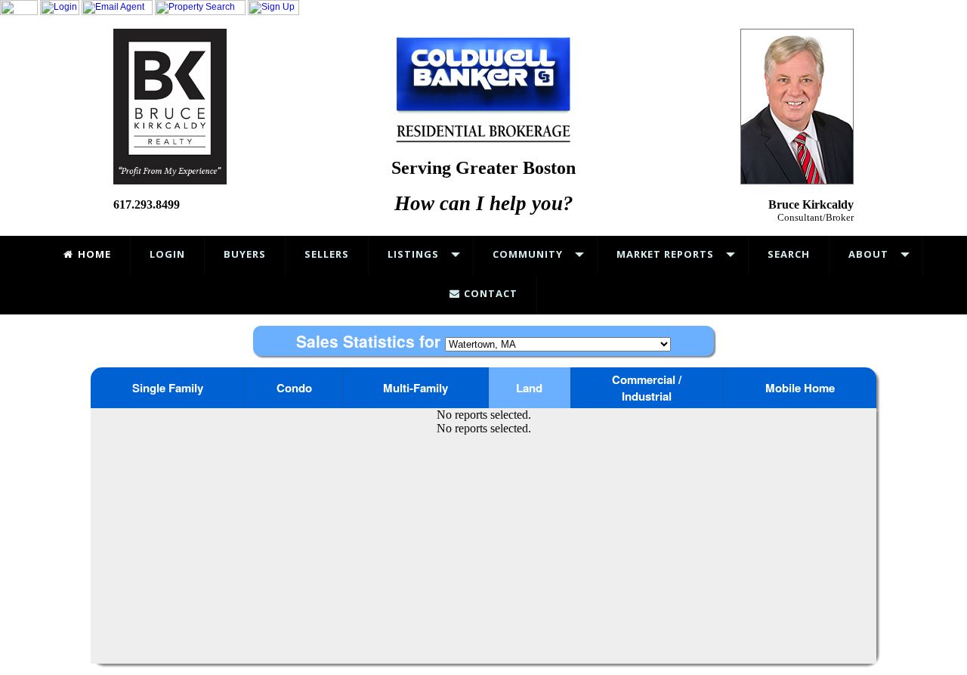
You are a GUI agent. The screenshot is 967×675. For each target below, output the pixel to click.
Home (93, 254)
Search (789, 254)
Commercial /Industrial (646, 387)
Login (167, 254)
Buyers (245, 254)
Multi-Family (415, 387)
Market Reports (665, 254)
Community (528, 254)
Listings (413, 254)
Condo (294, 387)
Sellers (326, 254)
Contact (489, 293)
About (868, 254)
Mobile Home (800, 387)
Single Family (167, 387)
